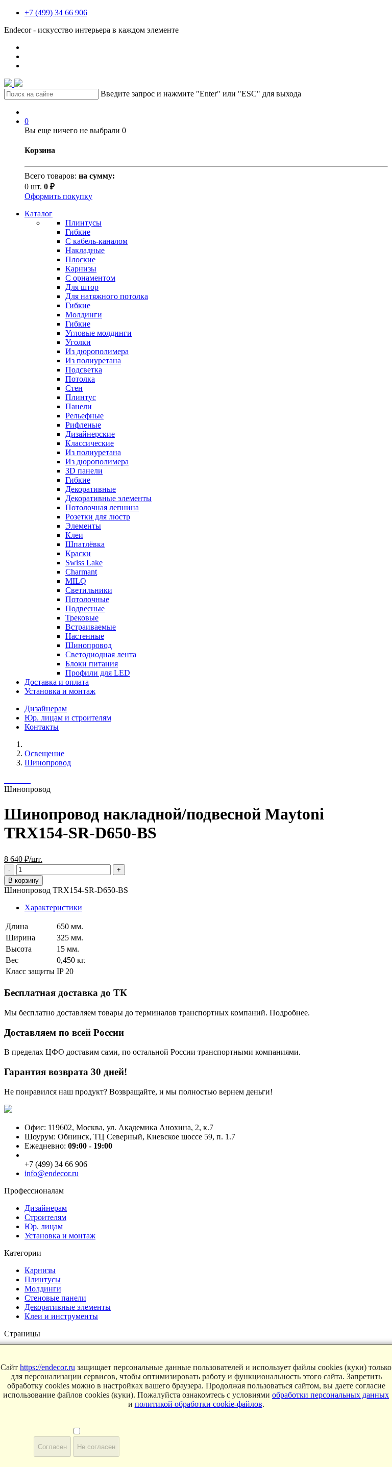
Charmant (81, 571)
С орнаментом (90, 277)
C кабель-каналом (96, 241)
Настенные (84, 636)
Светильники (88, 590)
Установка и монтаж (59, 691)
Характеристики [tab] (53, 907)
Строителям (45, 1217)
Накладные (85, 250)
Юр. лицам (43, 1226)
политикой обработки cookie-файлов (198, 1404)
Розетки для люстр (97, 516)
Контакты (41, 727)
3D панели (84, 470)
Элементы (83, 525)
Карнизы (80, 268)
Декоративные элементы (108, 498)
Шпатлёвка (85, 544)
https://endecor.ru (47, 1367)
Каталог (38, 213)
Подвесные (85, 608)
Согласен (52, 1447)
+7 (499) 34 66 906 (55, 12)
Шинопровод (88, 645)
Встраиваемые (90, 627)
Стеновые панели (55, 1298)
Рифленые (83, 424)
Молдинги (83, 314)
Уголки (78, 342)
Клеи (74, 535)
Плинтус (80, 397)
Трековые (82, 617)
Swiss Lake (84, 562)
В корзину (23, 880)
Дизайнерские (90, 434)
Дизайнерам (45, 708)
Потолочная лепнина (102, 507)
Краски (78, 553)
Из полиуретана (93, 360)
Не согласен (96, 1447)
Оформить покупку (58, 196)
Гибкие (77, 232)
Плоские (80, 259)
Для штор (82, 287)
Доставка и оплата (56, 682)
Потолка (80, 379)
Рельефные (84, 415)
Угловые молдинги (98, 333)
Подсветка (83, 369)
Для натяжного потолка (106, 296)
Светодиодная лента (100, 654)
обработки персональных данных (330, 1394)
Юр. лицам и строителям (67, 717)
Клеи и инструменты (61, 1316)
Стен (74, 388)
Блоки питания (91, 663)
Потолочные (87, 599)
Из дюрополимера (97, 351)
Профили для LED (97, 672)
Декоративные (90, 489)
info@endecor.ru (51, 1173)
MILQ (75, 581)
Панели (78, 406)
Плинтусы (83, 222)
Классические (89, 443)
